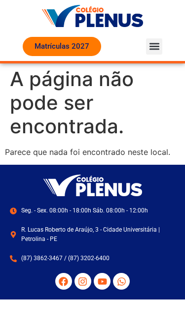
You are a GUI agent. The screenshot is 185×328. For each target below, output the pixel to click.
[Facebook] (63, 281)
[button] (154, 46)
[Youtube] (102, 281)
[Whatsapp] (121, 281)
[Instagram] (82, 281)
